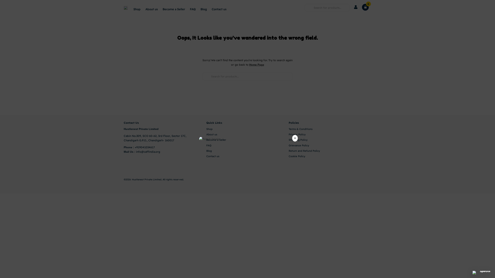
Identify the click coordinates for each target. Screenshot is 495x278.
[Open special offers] (483, 272)
